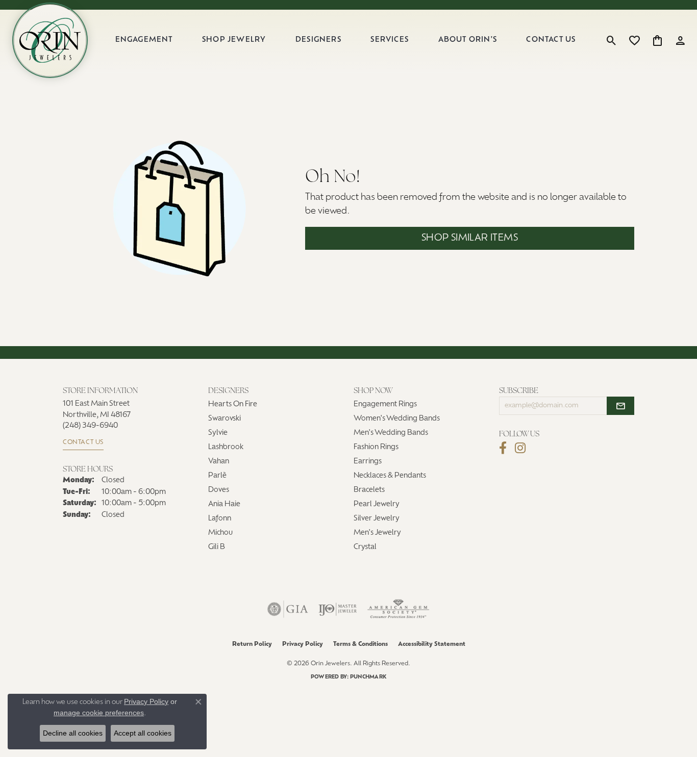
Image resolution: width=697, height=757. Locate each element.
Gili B (216, 547)
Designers (318, 40)
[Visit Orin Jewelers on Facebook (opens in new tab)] (503, 448)
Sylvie (218, 433)
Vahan (218, 461)
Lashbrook (225, 447)
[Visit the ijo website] (337, 609)
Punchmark (368, 677)
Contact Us (551, 40)
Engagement (144, 40)
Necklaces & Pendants (390, 476)
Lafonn (219, 519)
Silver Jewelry (377, 519)
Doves (218, 490)
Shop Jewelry (234, 40)
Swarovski (224, 419)
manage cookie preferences (99, 713)
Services (389, 40)
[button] (611, 40)
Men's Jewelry (377, 533)
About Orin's (467, 40)
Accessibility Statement (431, 644)
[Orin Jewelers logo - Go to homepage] (50, 40)
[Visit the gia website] (287, 609)
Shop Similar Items (469, 238)
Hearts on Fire (232, 404)
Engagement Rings (385, 404)
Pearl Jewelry (377, 504)
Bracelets (369, 490)
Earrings (368, 461)
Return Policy (252, 644)
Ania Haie (224, 504)
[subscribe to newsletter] (620, 406)
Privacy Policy (302, 644)
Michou (220, 533)
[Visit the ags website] (398, 609)
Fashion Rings (376, 447)
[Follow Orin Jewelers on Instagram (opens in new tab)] (520, 448)
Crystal (365, 547)
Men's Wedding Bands (391, 433)
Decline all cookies (73, 733)
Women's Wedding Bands (397, 419)
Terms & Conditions (360, 644)
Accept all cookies (142, 733)
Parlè (217, 476)
